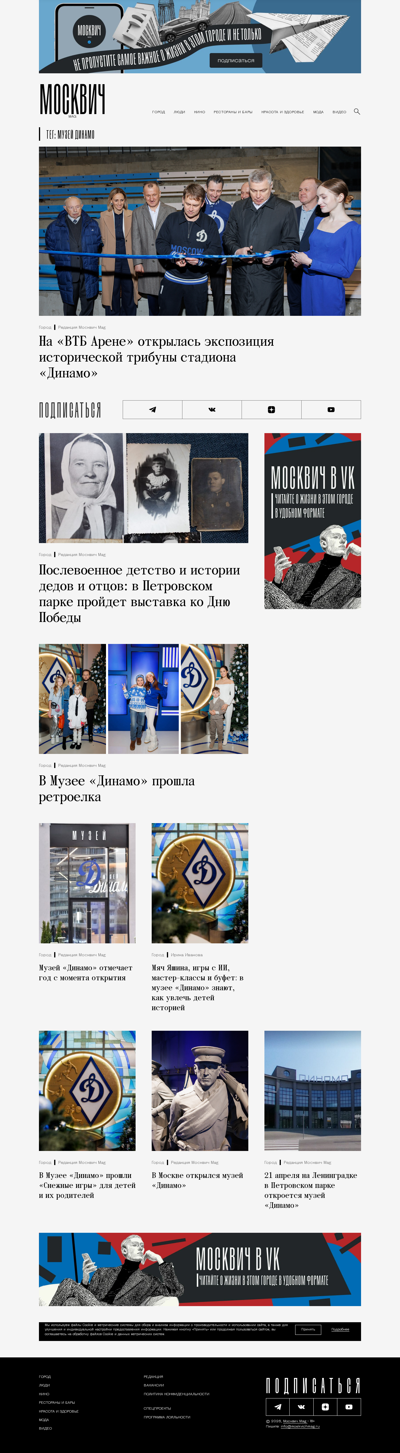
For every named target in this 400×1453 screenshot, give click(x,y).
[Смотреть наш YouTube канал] (331, 409)
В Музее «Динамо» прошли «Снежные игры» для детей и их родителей (87, 1186)
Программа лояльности (167, 1417)
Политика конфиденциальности (176, 1394)
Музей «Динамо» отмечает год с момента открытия (86, 973)
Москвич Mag (295, 1421)
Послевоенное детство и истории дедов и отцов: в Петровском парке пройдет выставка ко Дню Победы (139, 594)
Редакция (153, 1377)
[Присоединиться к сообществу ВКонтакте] (212, 409)
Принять (308, 1329)
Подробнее (340, 1330)
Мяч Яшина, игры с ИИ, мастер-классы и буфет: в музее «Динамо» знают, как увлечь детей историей (198, 988)
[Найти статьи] (357, 112)
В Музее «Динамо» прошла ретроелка (117, 790)
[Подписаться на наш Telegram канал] (152, 409)
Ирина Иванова (187, 955)
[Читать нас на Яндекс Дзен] (272, 409)
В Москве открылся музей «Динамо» (197, 1181)
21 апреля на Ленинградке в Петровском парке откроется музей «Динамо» (310, 1191)
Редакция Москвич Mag (82, 327)
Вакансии (154, 1386)
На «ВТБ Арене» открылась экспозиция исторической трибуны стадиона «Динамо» (156, 358)
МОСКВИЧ (72, 98)
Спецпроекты (157, 1409)
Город (45, 327)
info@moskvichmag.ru (300, 1426)
